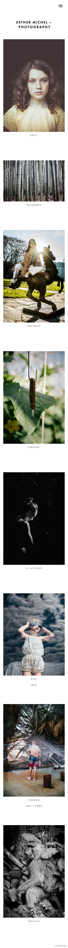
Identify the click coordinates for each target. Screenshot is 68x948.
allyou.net (62, 945)
